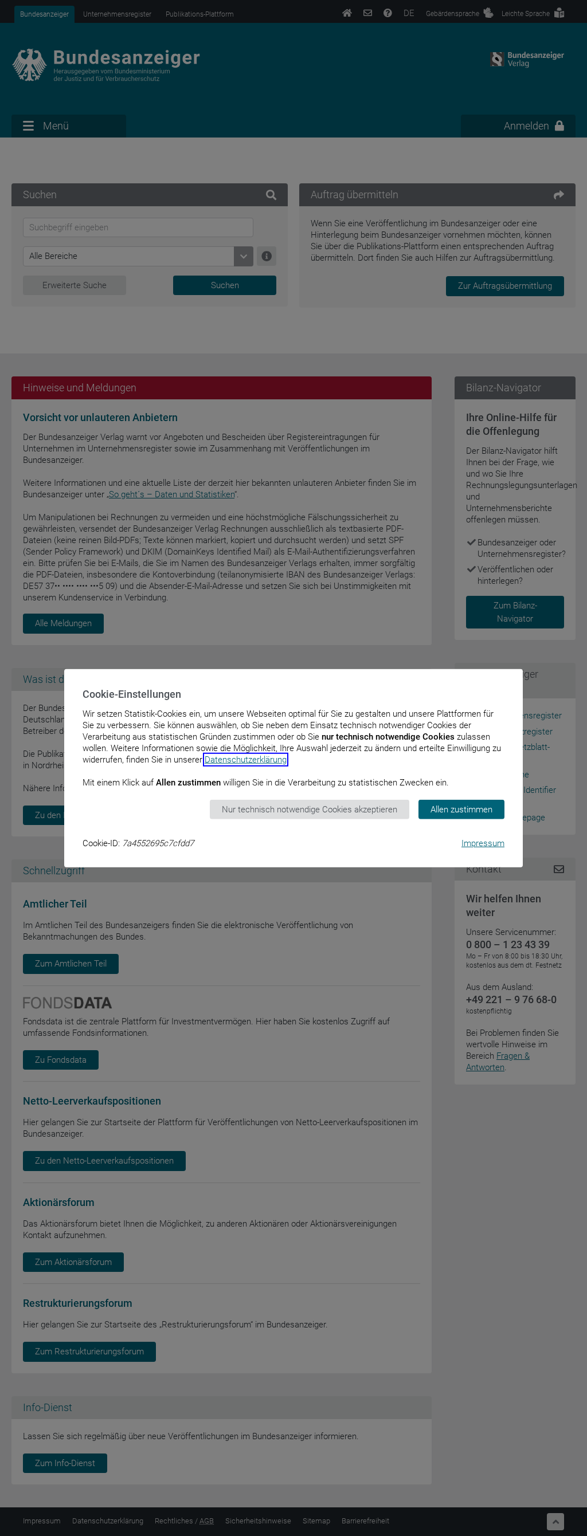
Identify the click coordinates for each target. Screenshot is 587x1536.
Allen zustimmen (461, 809)
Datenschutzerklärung (246, 759)
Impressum (482, 843)
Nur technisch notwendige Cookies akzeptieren (309, 809)
